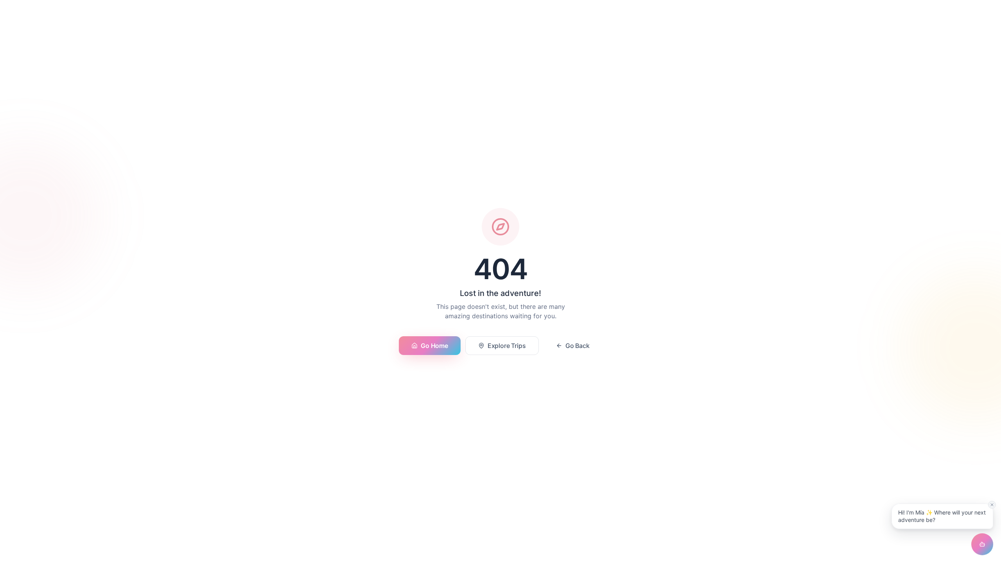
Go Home (434, 346)
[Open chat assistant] (982, 544)
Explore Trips (507, 346)
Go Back (577, 346)
